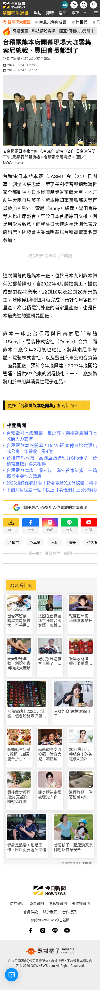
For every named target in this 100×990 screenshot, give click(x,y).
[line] (55, 930)
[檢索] (83, 5)
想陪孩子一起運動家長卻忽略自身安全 (73, 847)
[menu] (96, 13)
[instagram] (43, 930)
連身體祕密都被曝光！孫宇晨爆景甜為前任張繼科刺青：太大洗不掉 (49, 794)
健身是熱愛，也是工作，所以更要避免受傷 (26, 847)
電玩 (75, 13)
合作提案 (69, 912)
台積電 (13, 542)
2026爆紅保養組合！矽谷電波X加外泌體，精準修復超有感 (80, 754)
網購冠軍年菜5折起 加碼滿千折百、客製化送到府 (19, 754)
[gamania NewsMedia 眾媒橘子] (50, 951)
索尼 (54, 542)
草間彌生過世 (15, 13)
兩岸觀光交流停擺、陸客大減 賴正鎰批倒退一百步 (49, 754)
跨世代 (81, 21)
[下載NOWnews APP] (74, 5)
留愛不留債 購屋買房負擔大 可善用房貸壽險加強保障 (19, 621)
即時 (50, 13)
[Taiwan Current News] (64, 5)
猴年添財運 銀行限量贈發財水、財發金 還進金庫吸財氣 (81, 661)
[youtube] (67, 930)
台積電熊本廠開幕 (36, 405)
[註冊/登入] (93, 5)
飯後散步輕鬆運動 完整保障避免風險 (19, 797)
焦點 (37, 13)
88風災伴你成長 (53, 21)
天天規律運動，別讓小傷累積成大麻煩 (19, 663)
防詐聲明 (17, 903)
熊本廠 (35, 542)
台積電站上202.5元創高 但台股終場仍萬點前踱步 (26, 713)
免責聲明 (36, 903)
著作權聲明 (81, 903)
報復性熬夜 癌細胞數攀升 (80, 618)
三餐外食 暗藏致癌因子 (72, 713)
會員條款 (30, 912)
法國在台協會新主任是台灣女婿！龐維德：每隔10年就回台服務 (50, 621)
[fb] (30, 930)
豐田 (72, 542)
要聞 (63, 13)
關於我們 (50, 912)
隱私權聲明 (58, 903)
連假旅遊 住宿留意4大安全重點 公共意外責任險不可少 (80, 794)
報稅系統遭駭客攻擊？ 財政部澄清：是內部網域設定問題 (49, 661)
